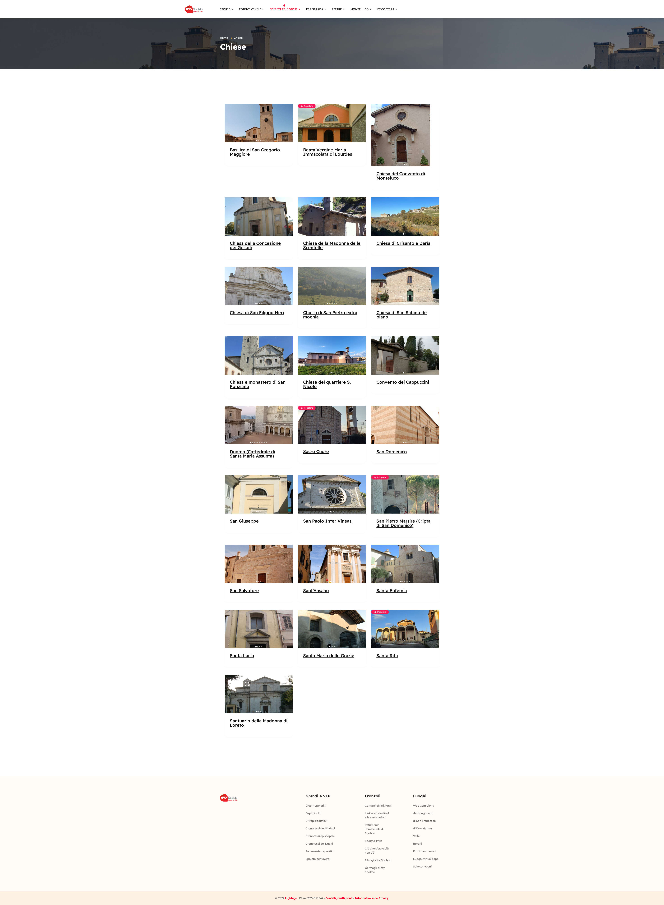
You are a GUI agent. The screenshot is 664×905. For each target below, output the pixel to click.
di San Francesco (424, 820)
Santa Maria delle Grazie (328, 655)
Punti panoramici (424, 851)
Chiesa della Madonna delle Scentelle (332, 245)
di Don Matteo (422, 828)
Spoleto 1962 (373, 841)
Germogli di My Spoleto (375, 870)
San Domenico (391, 451)
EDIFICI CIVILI (250, 9)
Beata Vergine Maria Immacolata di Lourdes (327, 152)
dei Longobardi (423, 813)
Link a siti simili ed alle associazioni (377, 815)
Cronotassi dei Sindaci (320, 828)
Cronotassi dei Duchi (319, 843)
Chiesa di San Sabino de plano (401, 314)
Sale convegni (422, 866)
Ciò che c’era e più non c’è (377, 850)
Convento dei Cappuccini (402, 382)
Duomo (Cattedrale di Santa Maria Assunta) (252, 453)
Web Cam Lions (423, 805)
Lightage (291, 898)
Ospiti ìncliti (313, 813)
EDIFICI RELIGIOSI (283, 9)
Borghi (417, 843)
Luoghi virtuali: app (426, 859)
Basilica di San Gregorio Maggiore (255, 152)
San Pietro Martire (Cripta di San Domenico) (403, 523)
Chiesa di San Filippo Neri (257, 312)
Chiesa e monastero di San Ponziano (257, 384)
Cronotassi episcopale (320, 836)
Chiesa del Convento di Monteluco (400, 175)
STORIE (225, 9)
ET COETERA (385, 9)
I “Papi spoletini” (317, 820)
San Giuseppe (244, 521)
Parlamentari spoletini (320, 851)
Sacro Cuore (316, 451)
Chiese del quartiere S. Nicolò (327, 384)
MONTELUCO (360, 9)
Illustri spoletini (316, 805)
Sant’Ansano (316, 590)
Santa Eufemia (391, 590)
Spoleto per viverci (318, 859)
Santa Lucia (242, 655)
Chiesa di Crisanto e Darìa (403, 243)
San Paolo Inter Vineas (327, 521)
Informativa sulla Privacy (372, 898)
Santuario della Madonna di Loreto (258, 723)
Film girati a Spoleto (378, 860)
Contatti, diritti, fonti (378, 805)
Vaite (416, 836)
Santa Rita (387, 655)
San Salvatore (244, 590)
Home (224, 37)
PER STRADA (314, 9)
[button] (229, 123)
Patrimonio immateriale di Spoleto (374, 829)
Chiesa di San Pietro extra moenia (330, 314)
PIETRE (337, 9)
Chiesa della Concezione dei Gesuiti (255, 245)
